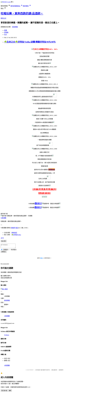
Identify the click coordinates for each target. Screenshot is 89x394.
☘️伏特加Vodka (16, 234)
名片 (5, 34)
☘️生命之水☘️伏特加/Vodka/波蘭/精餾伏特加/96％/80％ (30, 42)
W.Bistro (6, 335)
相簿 (5, 30)
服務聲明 (61, 370)
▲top (2, 237)
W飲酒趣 (3, 218)
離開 (10, 390)
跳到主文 (3, 18)
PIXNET (31, 370)
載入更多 (3, 241)
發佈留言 (3, 251)
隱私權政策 (54, 370)
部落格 (6, 32)
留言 (17, 228)
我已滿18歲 (4, 390)
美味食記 (14, 232)
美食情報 (15, 27)
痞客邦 (13, 228)
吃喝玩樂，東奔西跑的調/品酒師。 (22, 13)
